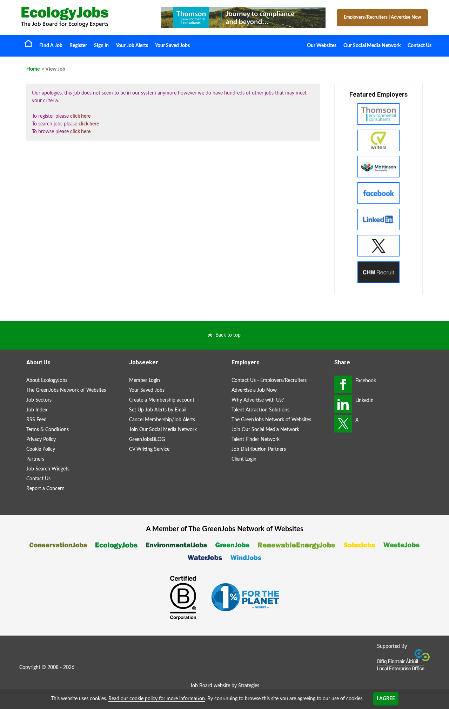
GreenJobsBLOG (147, 439)
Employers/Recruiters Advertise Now (382, 17)
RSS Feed (36, 419)
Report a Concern (45, 488)
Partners (35, 459)
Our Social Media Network (372, 45)
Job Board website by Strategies (224, 685)
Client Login (244, 459)
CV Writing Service (149, 449)
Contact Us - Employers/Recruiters (269, 380)
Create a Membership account (161, 400)
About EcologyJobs (46, 380)
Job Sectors (39, 400)
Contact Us (419, 45)
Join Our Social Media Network (163, 429)
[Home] (84, 17)
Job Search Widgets (47, 469)
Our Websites (321, 45)
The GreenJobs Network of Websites (66, 390)
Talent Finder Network (256, 439)
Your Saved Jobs (172, 45)
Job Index (36, 410)
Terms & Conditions (47, 429)
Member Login (144, 380)
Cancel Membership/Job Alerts (162, 419)
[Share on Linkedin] (343, 404)
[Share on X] (343, 423)
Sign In (101, 45)
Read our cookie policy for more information (156, 698)
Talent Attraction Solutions (260, 410)
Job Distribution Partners (259, 449)
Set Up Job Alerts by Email (157, 410)
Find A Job (50, 45)
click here (80, 116)
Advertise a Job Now (254, 390)
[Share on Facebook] (343, 384)
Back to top (228, 335)
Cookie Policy (40, 449)
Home (28, 43)
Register (78, 45)
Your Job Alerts (132, 45)
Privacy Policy (41, 439)
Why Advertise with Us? (258, 400)
